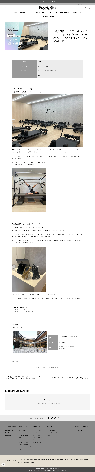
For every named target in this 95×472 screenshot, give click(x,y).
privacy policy (37, 442)
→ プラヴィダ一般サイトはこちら (81, 4)
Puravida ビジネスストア (45, 468)
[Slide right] (88, 1)
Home (42, 56)
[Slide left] (6, 1)
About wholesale (24, 430)
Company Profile (37, 430)
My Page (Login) (10, 430)
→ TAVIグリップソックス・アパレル (23, 311)
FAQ (6, 437)
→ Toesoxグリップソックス (21, 309)
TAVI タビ (53, 71)
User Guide (8, 435)
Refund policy (32, 470)
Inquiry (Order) (51, 430)
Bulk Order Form (10, 433)
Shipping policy (56, 470)
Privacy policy (39, 470)
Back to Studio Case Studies (48, 367)
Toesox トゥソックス (43, 71)
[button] (6, 8)
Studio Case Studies (49, 56)
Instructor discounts (25, 433)
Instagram (62, 348)
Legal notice (63, 470)
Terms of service (47, 470)
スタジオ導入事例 (23, 444)
